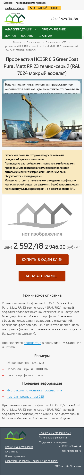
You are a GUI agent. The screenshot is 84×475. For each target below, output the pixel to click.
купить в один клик (42, 260)
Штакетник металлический (55, 432)
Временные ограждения (19, 446)
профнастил (32, 342)
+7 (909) (63, 19)
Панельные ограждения (53, 437)
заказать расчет (42, 276)
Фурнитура (11, 451)
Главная (8, 2)
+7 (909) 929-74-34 (70, 446)
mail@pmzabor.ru (14, 8)
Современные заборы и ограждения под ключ (31, 460)
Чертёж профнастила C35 (25, 396)
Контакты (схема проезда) (31, 2)
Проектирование (15, 456)
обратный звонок (45, 8)
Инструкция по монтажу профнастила (34, 390)
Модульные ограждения (53, 442)
